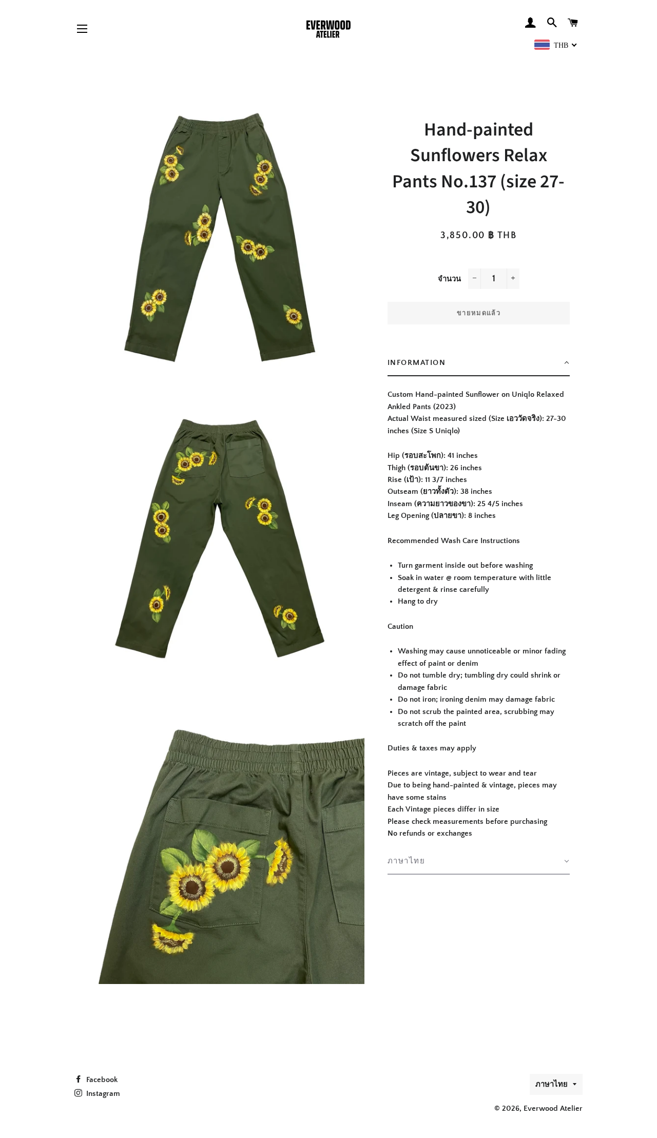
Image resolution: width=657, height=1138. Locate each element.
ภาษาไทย (551, 1084)
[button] (479, 363)
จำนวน (449, 279)
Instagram (102, 1093)
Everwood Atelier (553, 1108)
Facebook (101, 1079)
